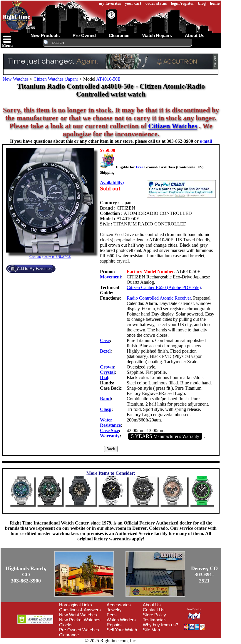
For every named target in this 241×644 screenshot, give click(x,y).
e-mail (206, 141)
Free (139, 167)
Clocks (66, 624)
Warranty (110, 435)
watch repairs (157, 35)
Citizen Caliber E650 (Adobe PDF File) (164, 287)
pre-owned (84, 35)
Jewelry (114, 609)
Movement (110, 276)
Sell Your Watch (122, 629)
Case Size (109, 430)
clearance (119, 35)
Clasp (105, 409)
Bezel (105, 350)
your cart (133, 3)
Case (105, 340)
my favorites (110, 3)
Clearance (69, 634)
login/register (182, 3)
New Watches (16, 79)
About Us (152, 604)
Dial (104, 377)
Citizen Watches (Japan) (56, 79)
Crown (107, 366)
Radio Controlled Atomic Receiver (159, 298)
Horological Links (75, 604)
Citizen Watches (172, 126)
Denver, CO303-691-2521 (204, 574)
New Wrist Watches (78, 614)
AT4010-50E (108, 79)
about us (194, 35)
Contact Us (154, 609)
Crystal (107, 372)
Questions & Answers (80, 609)
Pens (112, 614)
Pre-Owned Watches (79, 629)
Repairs (114, 624)
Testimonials (155, 619)
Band (105, 398)
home (215, 3)
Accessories (119, 604)
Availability (111, 182)
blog (202, 3)
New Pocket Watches (80, 619)
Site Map (151, 629)
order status (156, 3)
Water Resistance (110, 422)
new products (45, 35)
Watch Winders (121, 619)
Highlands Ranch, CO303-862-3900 (26, 574)
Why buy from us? (160, 624)
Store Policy (154, 614)
